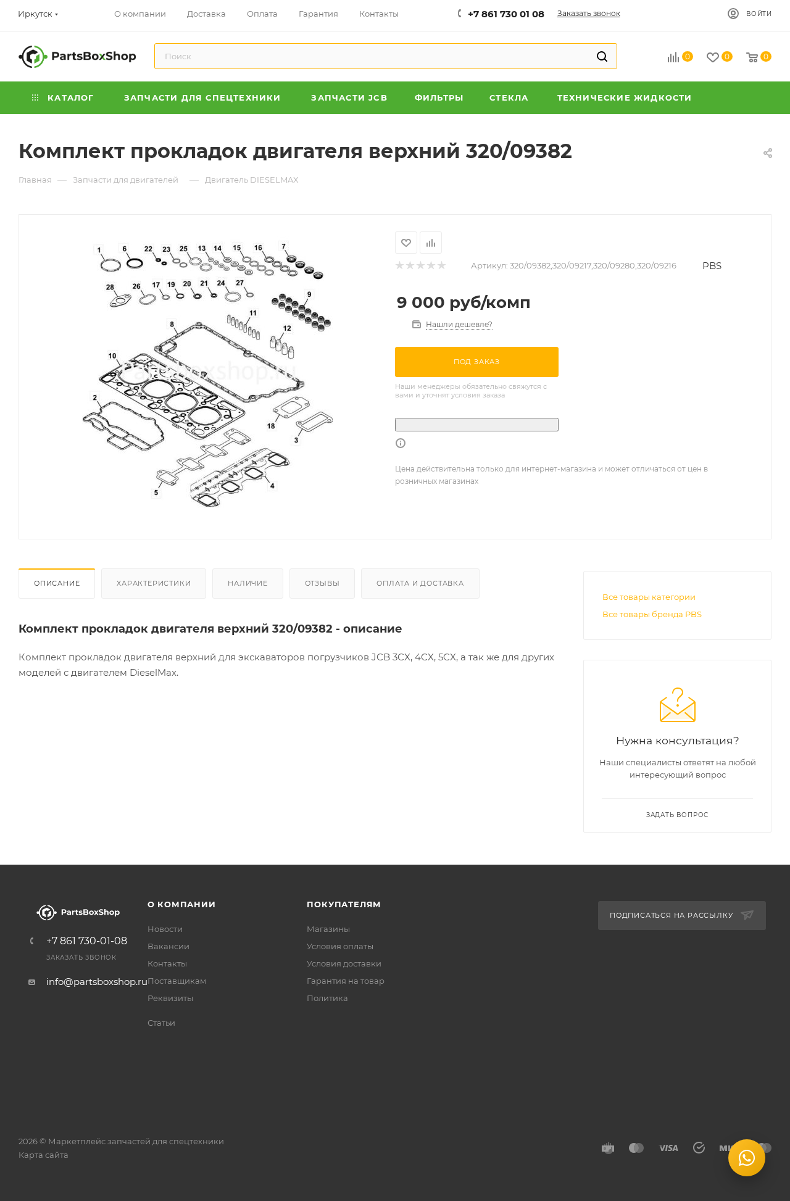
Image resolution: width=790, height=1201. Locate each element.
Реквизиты (170, 998)
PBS (711, 266)
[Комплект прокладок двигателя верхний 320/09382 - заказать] (207, 370)
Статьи (161, 1023)
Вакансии (168, 946)
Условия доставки (344, 963)
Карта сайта (44, 1155)
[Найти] (602, 56)
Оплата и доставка (420, 583)
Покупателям (344, 904)
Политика (327, 998)
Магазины (328, 929)
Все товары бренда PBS (652, 614)
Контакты (167, 963)
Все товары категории (649, 597)
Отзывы (322, 583)
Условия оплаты (340, 946)
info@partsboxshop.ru (97, 981)
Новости (165, 929)
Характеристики (154, 583)
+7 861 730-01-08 (86, 941)
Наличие (248, 583)
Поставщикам (177, 981)
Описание (57, 583)
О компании (182, 904)
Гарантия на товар (346, 981)
